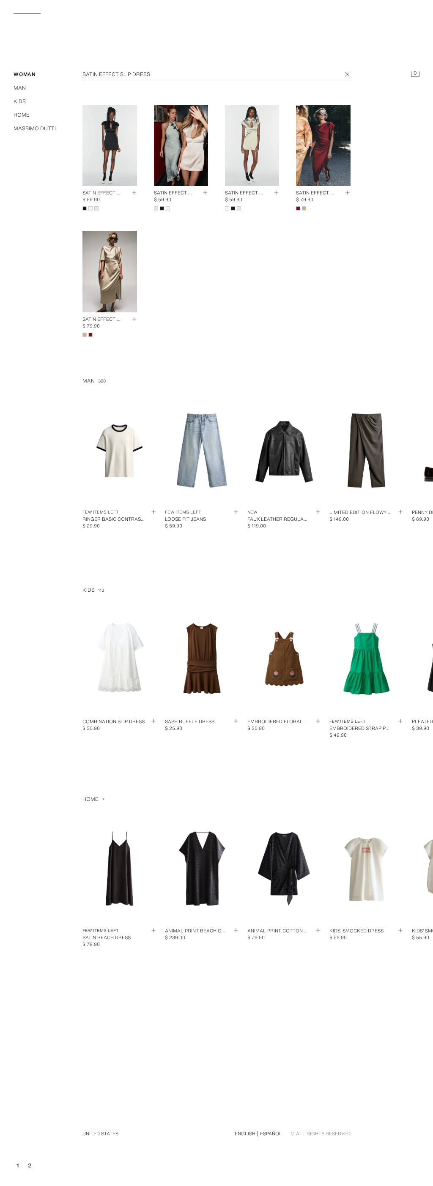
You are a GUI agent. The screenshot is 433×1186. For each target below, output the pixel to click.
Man (20, 87)
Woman (25, 74)
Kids (20, 101)
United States (100, 1133)
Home (22, 114)
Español (271, 1133)
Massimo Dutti (35, 128)
